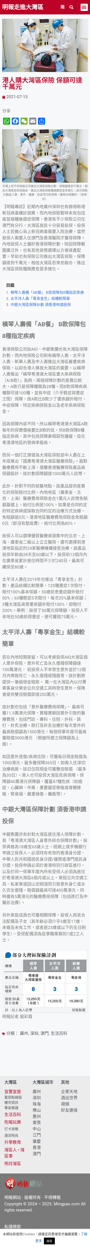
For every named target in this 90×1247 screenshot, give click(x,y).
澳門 (44, 1033)
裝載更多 (45, 1063)
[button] (71, 7)
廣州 (24, 1033)
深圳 (34, 1033)
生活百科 (59, 1033)
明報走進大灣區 (22, 7)
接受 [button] (49, 1241)
